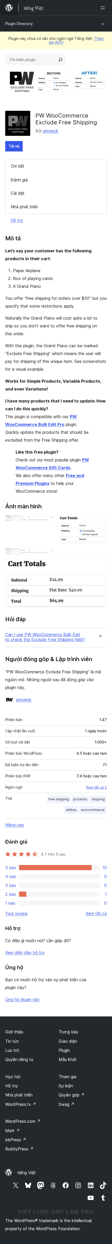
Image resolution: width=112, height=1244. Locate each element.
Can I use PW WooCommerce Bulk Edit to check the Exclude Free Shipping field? (45, 637)
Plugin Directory (19, 23)
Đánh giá (19, 179)
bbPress (15, 1139)
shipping (98, 799)
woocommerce (93, 810)
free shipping (58, 799)
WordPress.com (23, 1121)
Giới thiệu (14, 1031)
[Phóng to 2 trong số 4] (99, 522)
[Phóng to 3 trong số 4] (46, 555)
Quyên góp (72, 1094)
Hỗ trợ (16, 220)
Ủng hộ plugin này (22, 999)
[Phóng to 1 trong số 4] (46, 522)
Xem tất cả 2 (96, 787)
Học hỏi (12, 1076)
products (80, 799)
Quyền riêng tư (19, 1059)
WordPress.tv (20, 1104)
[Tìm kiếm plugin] (60, 59)
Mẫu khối (67, 1059)
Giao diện (68, 1041)
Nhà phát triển (24, 206)
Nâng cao (14, 824)
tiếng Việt (26, 1172)
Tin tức (12, 1041)
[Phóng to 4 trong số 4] (99, 566)
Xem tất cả (96, 913)
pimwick (50, 130)
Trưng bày (68, 1031)
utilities (71, 810)
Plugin (64, 1050)
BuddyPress (19, 1148)
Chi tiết (17, 166)
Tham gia (67, 1076)
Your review (16, 913)
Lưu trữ (12, 1050)
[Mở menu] (103, 8)
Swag (66, 1104)
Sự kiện (66, 1085)
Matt (12, 1130)
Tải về (14, 146)
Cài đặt (17, 193)
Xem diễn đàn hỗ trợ (25, 952)
